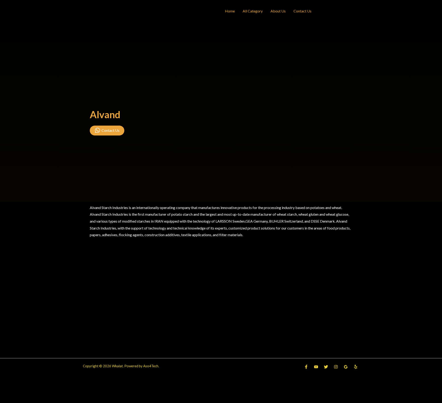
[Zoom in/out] (6, 390)
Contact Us (302, 11)
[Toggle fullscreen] (20, 390)
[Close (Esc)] (47, 390)
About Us (278, 11)
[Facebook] (306, 367)
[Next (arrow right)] (20, 399)
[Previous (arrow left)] (6, 399)
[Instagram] (336, 367)
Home (230, 11)
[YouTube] (316, 367)
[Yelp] (356, 367)
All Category (253, 11)
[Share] (33, 390)
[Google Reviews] (346, 367)
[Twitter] (326, 367)
